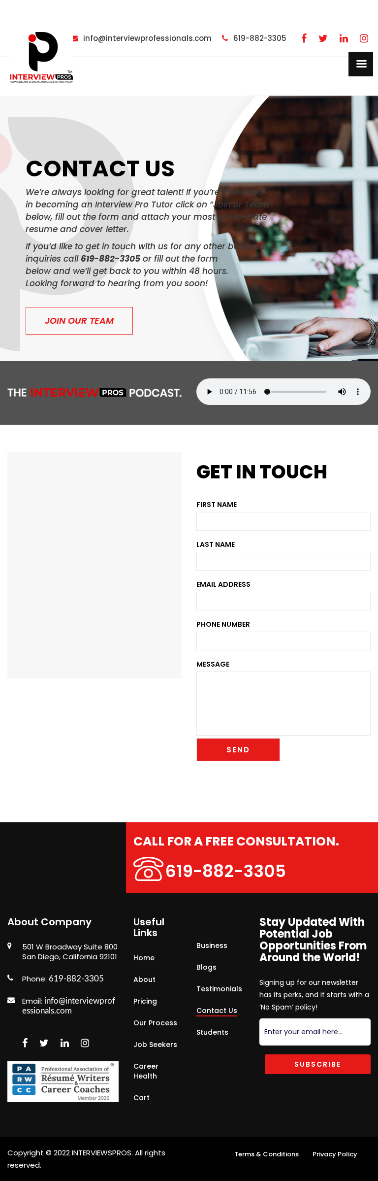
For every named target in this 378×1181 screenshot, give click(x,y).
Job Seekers (155, 1044)
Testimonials (219, 989)
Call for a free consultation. (236, 841)
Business (211, 945)
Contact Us (216, 1010)
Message (212, 664)
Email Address (223, 584)
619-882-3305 (225, 871)
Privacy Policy (335, 1154)
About (144, 979)
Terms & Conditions (266, 1154)
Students (212, 1032)
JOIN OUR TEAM (79, 320)
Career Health (145, 1071)
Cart (141, 1098)
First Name (216, 504)
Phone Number (223, 624)
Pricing (145, 1001)
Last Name (215, 544)
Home (144, 958)
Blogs (206, 967)
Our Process (155, 1023)
